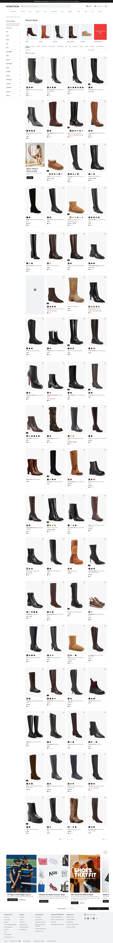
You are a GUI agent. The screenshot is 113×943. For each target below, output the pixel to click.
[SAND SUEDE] (80, 217)
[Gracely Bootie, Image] (35, 552)
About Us (22, 914)
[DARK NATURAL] (55, 479)
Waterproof (75, 46)
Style (7, 55)
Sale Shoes (30, 177)
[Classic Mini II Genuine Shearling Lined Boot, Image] (76, 200)
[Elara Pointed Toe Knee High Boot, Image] (76, 682)
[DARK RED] (32, 130)
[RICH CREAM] (71, 827)
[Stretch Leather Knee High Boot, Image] (97, 419)
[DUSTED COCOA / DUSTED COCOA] (52, 174)
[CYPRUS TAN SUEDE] (55, 698)
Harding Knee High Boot (33, 657)
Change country (8, 937)
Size (7, 31)
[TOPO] (89, 612)
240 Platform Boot (32, 829)
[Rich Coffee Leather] (27, 698)
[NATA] (91, 612)
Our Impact (22, 922)
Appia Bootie (94, 309)
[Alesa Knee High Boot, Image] (97, 114)
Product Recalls (7, 934)
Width (7, 67)
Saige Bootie (32, 438)
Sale (92, 11)
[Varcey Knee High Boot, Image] (97, 376)
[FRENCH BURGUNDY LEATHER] (75, 87)
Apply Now (76, 1)
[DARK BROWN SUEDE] (48, 306)
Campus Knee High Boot (74, 133)
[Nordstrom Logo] (12, 6)
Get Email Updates (24, 927)
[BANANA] (50, 263)
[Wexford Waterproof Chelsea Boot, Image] (97, 462)
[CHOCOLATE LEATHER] (27, 525)
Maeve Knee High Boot (33, 742)
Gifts (86, 11)
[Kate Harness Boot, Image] (55, 508)
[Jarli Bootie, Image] (97, 725)
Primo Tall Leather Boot (76, 395)
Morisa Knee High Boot (55, 481)
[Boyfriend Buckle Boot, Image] (76, 595)
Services (100, 11)
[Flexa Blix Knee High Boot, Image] (76, 725)
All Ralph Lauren (22, 899)
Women (23, 11)
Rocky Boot (53, 438)
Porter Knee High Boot (55, 701)
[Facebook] (94, 919)
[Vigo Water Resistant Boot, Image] (97, 595)
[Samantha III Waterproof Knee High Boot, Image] (97, 508)
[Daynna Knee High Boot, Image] (55, 595)
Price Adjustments (8, 927)
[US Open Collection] (21, 874)
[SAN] (73, 655)
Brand (7, 39)
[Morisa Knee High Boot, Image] (55, 462)
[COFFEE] (94, 568)
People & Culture (23, 924)
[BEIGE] (71, 742)
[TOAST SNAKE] (52, 655)
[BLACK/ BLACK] (27, 392)
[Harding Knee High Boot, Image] (35, 638)
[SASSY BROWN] (68, 827)
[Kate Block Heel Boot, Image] (97, 157)
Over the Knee (51, 46)
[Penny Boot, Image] (55, 725)
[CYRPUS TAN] (29, 436)
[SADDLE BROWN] (91, 306)
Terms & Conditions (27, 941)
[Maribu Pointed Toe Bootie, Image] (55, 290)
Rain (70, 46)
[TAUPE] (50, 479)
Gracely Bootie (32, 571)
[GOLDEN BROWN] (71, 783)
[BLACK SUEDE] (59, 174)
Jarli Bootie (94, 744)
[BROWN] (50, 348)
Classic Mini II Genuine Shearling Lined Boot (74, 220)
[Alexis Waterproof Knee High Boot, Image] (35, 200)
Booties (27, 41)
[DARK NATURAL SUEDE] (94, 783)
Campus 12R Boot (73, 306)
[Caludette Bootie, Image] (35, 462)
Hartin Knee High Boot (54, 657)
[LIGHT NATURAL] (29, 263)
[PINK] (82, 130)
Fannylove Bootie (35, 395)
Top (107, 916)
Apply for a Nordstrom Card (57, 919)
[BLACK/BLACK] (48, 655)
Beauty (37, 11)
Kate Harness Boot (52, 527)
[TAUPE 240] (75, 174)
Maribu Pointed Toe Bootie (55, 309)
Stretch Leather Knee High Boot (97, 438)
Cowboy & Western (70, 41)
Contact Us (6, 917)
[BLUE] (68, 783)
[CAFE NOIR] (39, 436)
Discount (8, 91)
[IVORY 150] (71, 525)
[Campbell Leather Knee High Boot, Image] (55, 810)
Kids (62, 11)
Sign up (98, 908)
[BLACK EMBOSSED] (94, 306)
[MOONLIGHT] (57, 174)
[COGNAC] (50, 392)
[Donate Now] (85, 874)
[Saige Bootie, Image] (35, 419)
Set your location (31, 53)
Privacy (5, 941)
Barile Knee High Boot (95, 89)
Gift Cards (106, 901)
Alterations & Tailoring (40, 922)
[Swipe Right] (105, 852)
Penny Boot (53, 744)
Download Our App (91, 914)
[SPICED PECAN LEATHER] (48, 698)
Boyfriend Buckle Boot (75, 612)
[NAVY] (32, 87)
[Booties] (32, 32)
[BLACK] (27, 87)
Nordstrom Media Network (73, 924)
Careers (21, 919)
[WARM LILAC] (61, 174)
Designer (70, 11)
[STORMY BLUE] (82, 217)
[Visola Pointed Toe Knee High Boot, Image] (55, 70)
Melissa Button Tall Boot (33, 350)
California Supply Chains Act (38, 941)
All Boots (28, 46)
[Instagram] (85, 919)
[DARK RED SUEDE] (52, 306)
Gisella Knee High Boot (55, 219)
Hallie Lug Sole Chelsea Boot (55, 350)
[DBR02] (32, 263)
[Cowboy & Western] (73, 32)
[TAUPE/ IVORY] (29, 612)
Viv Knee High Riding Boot (75, 350)
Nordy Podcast (23, 929)
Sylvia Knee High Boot (76, 89)
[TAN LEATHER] (50, 827)
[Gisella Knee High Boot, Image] (55, 200)
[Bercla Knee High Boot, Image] (97, 331)
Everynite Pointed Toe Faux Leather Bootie (96, 571)
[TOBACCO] (98, 306)
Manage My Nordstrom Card (57, 924)
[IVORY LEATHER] (94, 742)
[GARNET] (75, 130)
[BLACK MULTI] (89, 698)
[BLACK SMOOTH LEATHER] (48, 87)
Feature (8, 75)
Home (78, 11)
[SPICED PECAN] (27, 436)
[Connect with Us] (96, 919)
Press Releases (70, 922)
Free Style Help (38, 919)
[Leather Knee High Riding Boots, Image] (35, 682)
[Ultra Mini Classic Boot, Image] (55, 157)
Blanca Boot (96, 265)
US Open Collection (13, 899)
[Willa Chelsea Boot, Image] (97, 682)
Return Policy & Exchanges (10, 924)
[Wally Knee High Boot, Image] (55, 552)
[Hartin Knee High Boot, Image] (55, 638)
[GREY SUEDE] (77, 217)
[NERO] (91, 436)
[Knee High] (59, 32)
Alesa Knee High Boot (96, 133)
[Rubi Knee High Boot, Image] (76, 462)
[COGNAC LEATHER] (50, 436)
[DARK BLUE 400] (96, 742)
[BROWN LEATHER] (71, 392)
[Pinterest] (88, 919)
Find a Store (38, 917)
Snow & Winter (60, 46)
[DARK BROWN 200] (78, 174)
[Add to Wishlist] (43, 58)
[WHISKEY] (50, 742)
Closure (8, 95)
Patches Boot (72, 571)
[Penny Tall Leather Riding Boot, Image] (97, 638)
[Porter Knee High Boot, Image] (55, 682)
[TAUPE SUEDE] (29, 783)
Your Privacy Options (14, 941)
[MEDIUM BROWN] (50, 87)
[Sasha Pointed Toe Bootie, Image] (35, 114)
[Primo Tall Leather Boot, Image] (76, 376)
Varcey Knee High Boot (96, 395)
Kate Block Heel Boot (94, 176)
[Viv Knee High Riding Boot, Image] (76, 331)
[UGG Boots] (86, 32)
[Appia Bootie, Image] (97, 290)
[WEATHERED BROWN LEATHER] (94, 479)
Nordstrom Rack (70, 917)
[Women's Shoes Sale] (100, 32)
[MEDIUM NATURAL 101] (96, 217)
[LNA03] (73, 525)
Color (7, 35)
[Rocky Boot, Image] (55, 419)
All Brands (22, 917)
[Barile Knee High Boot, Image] (97, 70)
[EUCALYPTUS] (77, 130)
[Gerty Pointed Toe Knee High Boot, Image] (76, 157)
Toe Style (8, 71)
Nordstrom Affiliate (71, 927)
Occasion (8, 83)
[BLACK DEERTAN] (73, 827)
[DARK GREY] (73, 174)
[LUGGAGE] (71, 436)
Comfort (92, 46)
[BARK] (55, 525)
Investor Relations (71, 919)
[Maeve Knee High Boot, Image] (35, 725)
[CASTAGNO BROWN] (50, 217)
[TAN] (68, 568)
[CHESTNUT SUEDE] (50, 174)
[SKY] (91, 174)
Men (30, 11)
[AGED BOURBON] (89, 348)
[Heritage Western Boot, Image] (76, 810)
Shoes (45, 11)
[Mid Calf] (45, 32)
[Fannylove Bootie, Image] (35, 376)
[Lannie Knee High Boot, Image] (35, 246)
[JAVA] (91, 263)
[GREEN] (29, 87)
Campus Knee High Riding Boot (76, 265)
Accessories (54, 11)
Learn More (82, 902)
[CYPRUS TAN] (71, 87)
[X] (91, 919)
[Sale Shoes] (35, 155)
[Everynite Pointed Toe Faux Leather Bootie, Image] (97, 552)
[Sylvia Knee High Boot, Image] (76, 70)
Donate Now (74, 902)
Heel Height (9, 51)
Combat (86, 46)
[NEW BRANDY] (89, 130)
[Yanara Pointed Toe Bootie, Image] (76, 508)
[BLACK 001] (71, 174)
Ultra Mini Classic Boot (54, 176)
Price (7, 47)
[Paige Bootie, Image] (35, 595)
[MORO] (89, 436)
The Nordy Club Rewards (56, 917)
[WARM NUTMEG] (78, 87)
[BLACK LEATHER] (50, 130)
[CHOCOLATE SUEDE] (29, 217)
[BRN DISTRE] (48, 436)
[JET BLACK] (70, 130)
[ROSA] (52, 525)
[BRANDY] (94, 348)
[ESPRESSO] (50, 783)
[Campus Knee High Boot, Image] (76, 114)
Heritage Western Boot (74, 829)
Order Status (7, 919)
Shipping (6, 922)
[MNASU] (91, 742)
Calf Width (8, 87)
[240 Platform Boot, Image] (35, 810)
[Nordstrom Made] (53, 874)
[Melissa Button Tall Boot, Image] (35, 331)
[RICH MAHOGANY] (91, 130)
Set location (9, 27)
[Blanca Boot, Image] (97, 246)
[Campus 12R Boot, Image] (76, 290)
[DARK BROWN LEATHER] (50, 306)
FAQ (5, 932)
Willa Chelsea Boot (94, 701)
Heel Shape (8, 79)
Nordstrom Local (39, 931)
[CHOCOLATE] (94, 174)
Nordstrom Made (43, 901)
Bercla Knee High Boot (97, 350)
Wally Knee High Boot (54, 571)
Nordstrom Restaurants (40, 928)
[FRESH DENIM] (75, 827)
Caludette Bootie (33, 479)
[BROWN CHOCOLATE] (71, 698)
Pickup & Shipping (10, 21)
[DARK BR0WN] (52, 479)
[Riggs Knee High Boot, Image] (55, 114)
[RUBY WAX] (91, 568)
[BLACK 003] (89, 87)
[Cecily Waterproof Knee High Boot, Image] (55, 767)
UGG (66, 46)
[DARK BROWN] (52, 87)
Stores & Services (39, 914)
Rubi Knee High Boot (76, 481)
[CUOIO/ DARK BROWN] (29, 392)
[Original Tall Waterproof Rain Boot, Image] (35, 70)
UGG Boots (82, 41)
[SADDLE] (32, 348)
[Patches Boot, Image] (76, 552)
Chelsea (81, 46)
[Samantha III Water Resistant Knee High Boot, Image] (76, 767)
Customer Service (8, 914)
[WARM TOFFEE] (29, 827)
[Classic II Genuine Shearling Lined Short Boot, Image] (76, 638)
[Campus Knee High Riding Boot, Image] (76, 246)
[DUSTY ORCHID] (73, 217)
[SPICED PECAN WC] (82, 87)
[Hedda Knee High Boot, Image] (35, 508)
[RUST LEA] (48, 130)
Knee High (55, 41)
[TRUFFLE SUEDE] (50, 568)
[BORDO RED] (32, 568)
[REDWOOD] (71, 348)
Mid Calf (41, 41)
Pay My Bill (53, 922)
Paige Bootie (32, 614)
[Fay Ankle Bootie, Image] (55, 376)
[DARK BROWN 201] (91, 87)
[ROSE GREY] (75, 217)
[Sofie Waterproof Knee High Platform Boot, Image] (35, 767)
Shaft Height (9, 63)
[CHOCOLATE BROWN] (80, 87)
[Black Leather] (29, 698)
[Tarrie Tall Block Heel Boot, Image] (97, 200)
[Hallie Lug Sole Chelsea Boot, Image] (55, 331)
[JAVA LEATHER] (91, 479)
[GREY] (54, 174)
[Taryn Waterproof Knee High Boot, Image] (76, 419)
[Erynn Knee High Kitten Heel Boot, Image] (97, 810)
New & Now (13, 11)
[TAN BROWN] (50, 655)
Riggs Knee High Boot (55, 133)
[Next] (106, 46)
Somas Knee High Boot (96, 786)
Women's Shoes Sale (98, 41)
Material (8, 59)
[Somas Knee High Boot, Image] (97, 767)
